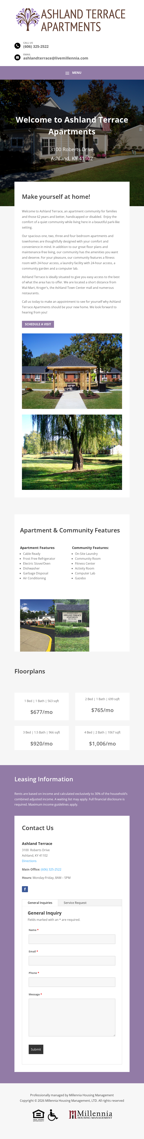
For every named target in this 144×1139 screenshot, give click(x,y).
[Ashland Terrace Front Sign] (72, 650)
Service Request (75, 903)
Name (34, 930)
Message (35, 994)
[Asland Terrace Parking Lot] (37, 650)
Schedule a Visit (38, 324)
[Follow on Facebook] (25, 889)
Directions (29, 861)
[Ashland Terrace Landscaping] (72, 489)
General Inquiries (40, 903)
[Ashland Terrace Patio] (72, 408)
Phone (34, 973)
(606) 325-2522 (51, 869)
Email (33, 951)
